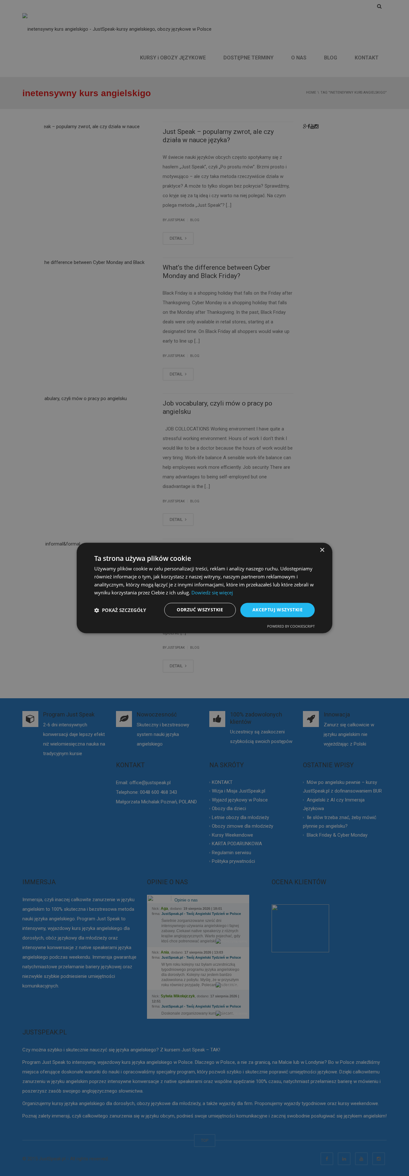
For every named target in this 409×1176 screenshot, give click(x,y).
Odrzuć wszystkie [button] (200, 610)
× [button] (322, 550)
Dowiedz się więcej (212, 592)
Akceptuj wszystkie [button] (277, 610)
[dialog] (204, 588)
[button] (120, 610)
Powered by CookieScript (291, 626)
